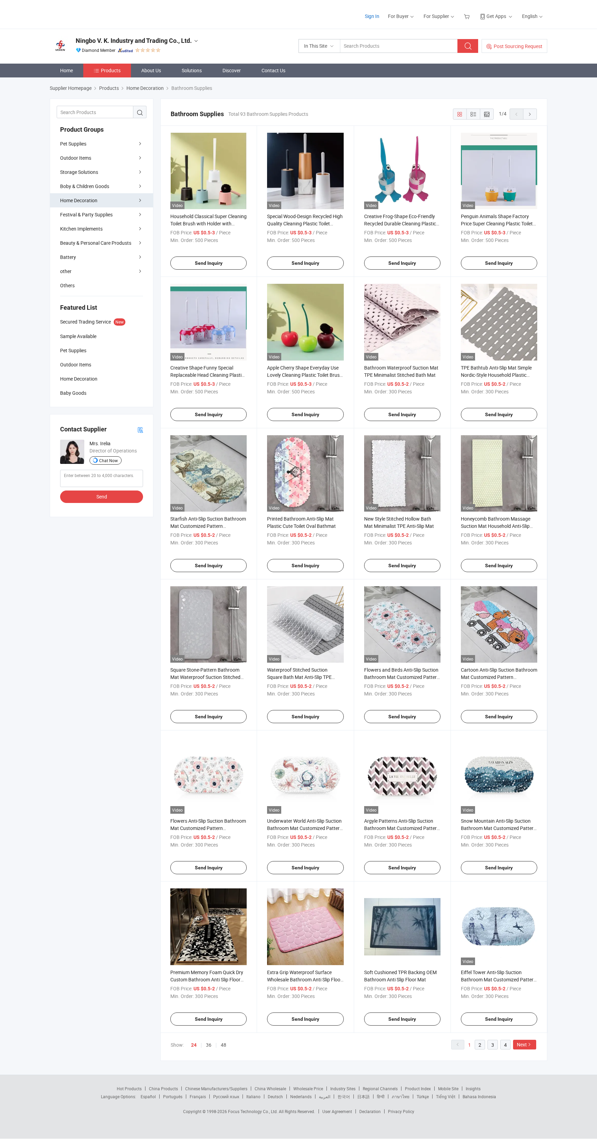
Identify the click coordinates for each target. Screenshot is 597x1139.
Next (522, 1044)
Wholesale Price (308, 1088)
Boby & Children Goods (84, 186)
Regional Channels (380, 1088)
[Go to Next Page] (530, 114)
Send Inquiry (208, 263)
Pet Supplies (73, 143)
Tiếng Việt (445, 1096)
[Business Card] (140, 429)
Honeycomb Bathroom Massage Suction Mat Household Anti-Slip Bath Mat (495, 525)
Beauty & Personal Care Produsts (95, 243)
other (66, 271)
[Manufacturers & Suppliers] (94, 14)
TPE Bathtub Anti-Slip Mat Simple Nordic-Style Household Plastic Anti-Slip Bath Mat (496, 374)
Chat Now (108, 460)
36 (208, 1045)
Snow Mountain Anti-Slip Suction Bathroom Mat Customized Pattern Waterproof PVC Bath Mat (498, 828)
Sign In (372, 16)
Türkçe (423, 1096)
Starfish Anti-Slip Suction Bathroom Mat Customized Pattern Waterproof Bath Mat (208, 525)
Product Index (418, 1088)
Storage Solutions (79, 172)
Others (67, 285)
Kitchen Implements (81, 228)
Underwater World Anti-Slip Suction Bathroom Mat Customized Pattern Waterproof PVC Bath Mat (304, 828)
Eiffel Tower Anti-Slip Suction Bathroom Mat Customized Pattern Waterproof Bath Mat (498, 979)
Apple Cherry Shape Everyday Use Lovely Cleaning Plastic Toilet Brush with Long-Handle (304, 374)
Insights (473, 1088)
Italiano (253, 1096)
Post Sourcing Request (518, 46)
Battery (68, 257)
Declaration (370, 1111)
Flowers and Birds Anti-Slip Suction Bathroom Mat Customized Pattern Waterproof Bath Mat (401, 677)
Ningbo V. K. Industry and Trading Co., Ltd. (134, 40)
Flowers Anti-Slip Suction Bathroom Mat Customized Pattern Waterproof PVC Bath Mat (208, 828)
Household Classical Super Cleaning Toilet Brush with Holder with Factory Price (208, 223)
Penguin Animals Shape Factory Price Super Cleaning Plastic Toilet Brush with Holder (497, 223)
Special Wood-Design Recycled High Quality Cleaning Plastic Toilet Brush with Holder (305, 223)
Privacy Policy (401, 1111)
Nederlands (301, 1096)
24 (194, 1045)
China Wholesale (270, 1088)
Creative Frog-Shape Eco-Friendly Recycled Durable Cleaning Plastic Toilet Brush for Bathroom (400, 223)
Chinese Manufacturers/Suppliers (216, 1088)
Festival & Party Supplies (86, 214)
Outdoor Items (75, 158)
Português (172, 1096)
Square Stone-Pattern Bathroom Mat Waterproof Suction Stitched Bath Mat (205, 677)
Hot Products (129, 1088)
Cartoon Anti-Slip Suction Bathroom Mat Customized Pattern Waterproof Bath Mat (499, 677)
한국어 (344, 1096)
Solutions (192, 70)
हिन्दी (381, 1096)
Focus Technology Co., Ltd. (253, 1111)
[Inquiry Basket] (467, 16)
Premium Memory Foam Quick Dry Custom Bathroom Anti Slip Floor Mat (206, 979)
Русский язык (226, 1096)
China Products (163, 1088)
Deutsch (275, 1096)
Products (111, 70)
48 (223, 1045)
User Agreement (337, 1111)
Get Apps (496, 16)
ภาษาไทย (400, 1096)
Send (101, 496)
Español (148, 1096)
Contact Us (273, 70)
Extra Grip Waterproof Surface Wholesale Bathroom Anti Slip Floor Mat (304, 979)
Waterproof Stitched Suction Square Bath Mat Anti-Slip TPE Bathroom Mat (299, 677)
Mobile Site (448, 1088)
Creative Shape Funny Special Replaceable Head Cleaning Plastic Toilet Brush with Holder (207, 374)
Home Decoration (78, 200)
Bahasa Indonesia (479, 1096)
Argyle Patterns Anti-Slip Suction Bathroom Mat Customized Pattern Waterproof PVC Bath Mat (401, 828)
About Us (151, 70)
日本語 (363, 1096)
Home (66, 70)
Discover (231, 70)
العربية (324, 1096)
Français (198, 1096)
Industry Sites (343, 1088)
